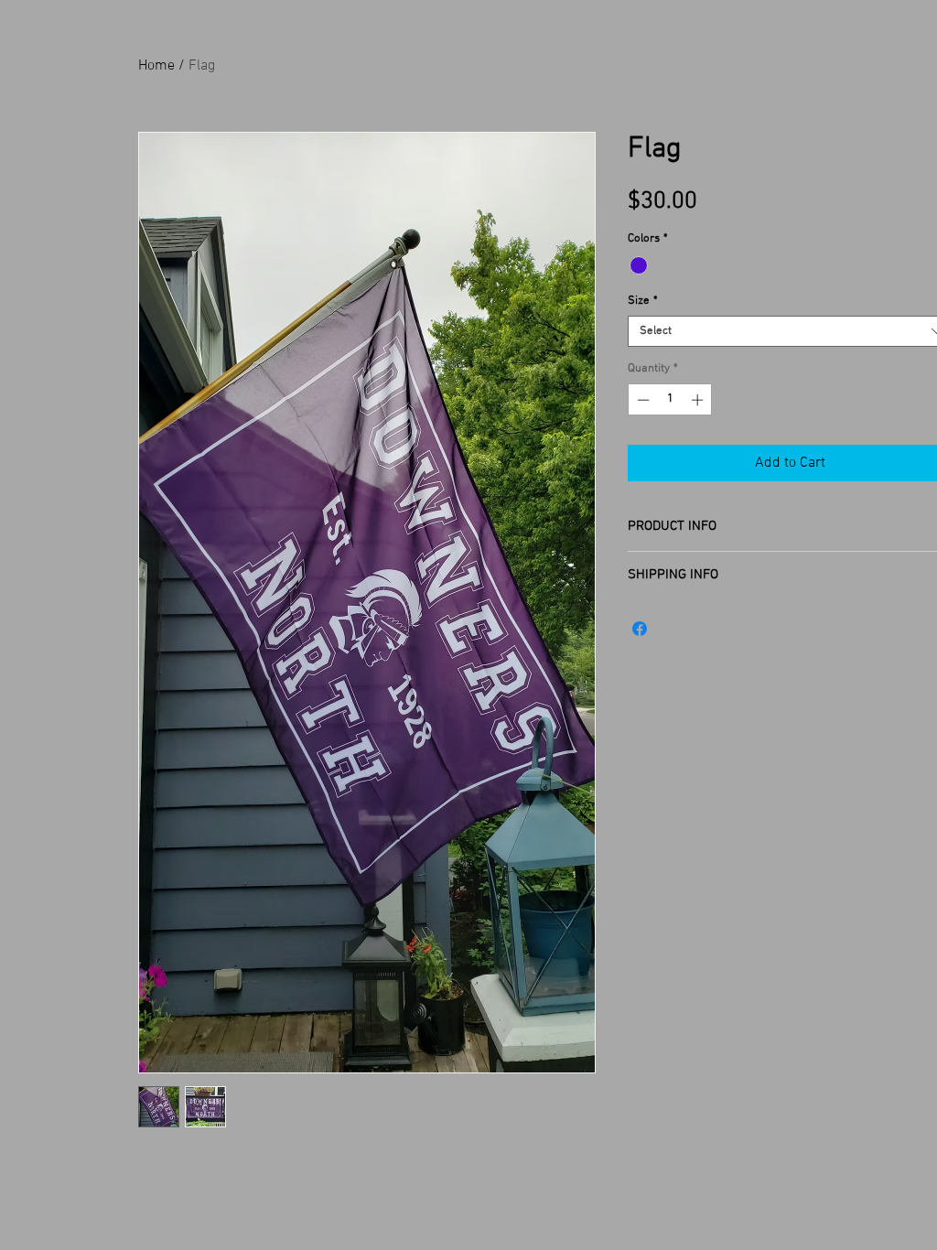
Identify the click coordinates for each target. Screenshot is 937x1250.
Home (156, 66)
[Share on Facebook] (640, 629)
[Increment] (699, 399)
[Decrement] (641, 399)
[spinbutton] (670, 399)
